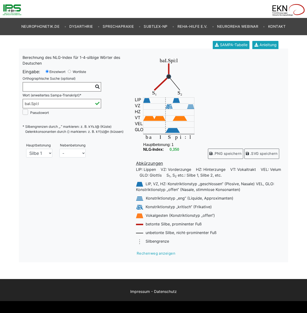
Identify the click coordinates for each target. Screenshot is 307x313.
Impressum (140, 291)
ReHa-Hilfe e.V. (192, 26)
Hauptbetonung (38, 145)
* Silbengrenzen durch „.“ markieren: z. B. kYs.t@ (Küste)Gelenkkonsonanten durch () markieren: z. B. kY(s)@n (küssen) (73, 129)
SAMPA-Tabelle (233, 44)
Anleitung (267, 44)
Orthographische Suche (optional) (49, 78)
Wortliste (79, 72)
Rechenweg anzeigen (156, 253)
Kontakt (277, 26)
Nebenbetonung (73, 145)
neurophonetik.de (40, 26)
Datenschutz (165, 291)
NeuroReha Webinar (237, 26)
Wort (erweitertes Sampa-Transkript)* (52, 95)
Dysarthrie (81, 26)
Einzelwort (57, 72)
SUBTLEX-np (156, 26)
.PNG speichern (227, 153)
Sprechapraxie (118, 26)
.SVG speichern (263, 153)
